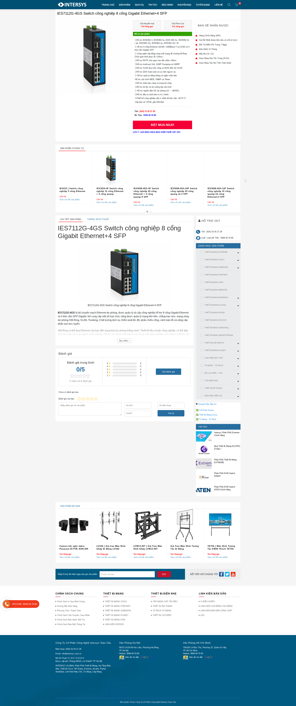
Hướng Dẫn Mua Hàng (67, 606)
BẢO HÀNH (167, 4)
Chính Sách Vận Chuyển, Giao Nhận (73, 615)
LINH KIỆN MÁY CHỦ (214, 358)
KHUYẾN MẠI (184, 4)
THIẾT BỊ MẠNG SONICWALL (217, 328)
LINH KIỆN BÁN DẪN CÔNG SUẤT (216, 610)
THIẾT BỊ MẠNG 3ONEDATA (216, 267)
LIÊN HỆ (219, 4)
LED (202, 615)
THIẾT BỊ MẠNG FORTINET (216, 275)
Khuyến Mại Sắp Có (207, 404)
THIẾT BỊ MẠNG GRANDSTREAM (219, 335)
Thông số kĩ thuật (98, 219)
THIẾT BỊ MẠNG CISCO (214, 260)
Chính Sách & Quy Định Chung (71, 601)
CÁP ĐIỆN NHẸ (211, 381)
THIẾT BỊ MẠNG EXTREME (216, 252)
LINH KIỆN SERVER (114, 624)
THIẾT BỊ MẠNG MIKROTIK (216, 290)
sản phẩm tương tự (72, 148)
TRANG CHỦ (108, 4)
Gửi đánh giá (168, 371)
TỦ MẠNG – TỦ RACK (214, 365)
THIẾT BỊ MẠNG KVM (115, 620)
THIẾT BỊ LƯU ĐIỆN (162, 615)
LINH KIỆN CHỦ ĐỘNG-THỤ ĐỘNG (216, 606)
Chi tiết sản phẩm (70, 219)
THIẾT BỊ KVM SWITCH (214, 343)
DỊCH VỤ (139, 4)
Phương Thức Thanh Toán (69, 610)
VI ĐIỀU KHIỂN (207, 601)
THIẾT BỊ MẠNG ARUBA (215, 312)
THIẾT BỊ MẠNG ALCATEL (215, 305)
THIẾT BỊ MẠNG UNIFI (214, 282)
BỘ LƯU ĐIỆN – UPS (213, 373)
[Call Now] (7, 604)
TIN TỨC (152, 4)
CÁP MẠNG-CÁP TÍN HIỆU (165, 601)
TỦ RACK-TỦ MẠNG (162, 610)
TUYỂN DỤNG (203, 4)
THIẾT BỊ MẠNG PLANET (215, 350)
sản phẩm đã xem (70, 506)
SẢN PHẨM (124, 4)
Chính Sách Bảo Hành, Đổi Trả (71, 620)
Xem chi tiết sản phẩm (70, 199)
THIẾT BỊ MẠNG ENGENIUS (216, 297)
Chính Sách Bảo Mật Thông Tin (71, 624)
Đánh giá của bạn (66, 399)
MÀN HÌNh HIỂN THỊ (213, 396)
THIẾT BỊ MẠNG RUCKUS (215, 320)
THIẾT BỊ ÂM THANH (213, 388)
